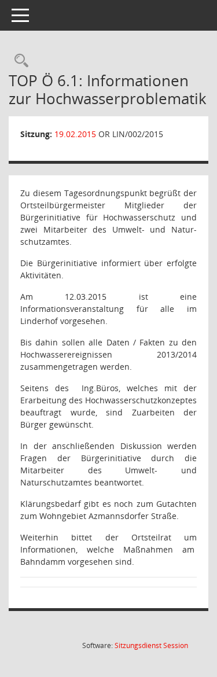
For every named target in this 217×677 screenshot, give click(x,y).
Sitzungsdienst (151, 645)
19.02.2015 (75, 133)
